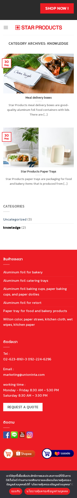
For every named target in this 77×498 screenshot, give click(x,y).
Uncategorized (15, 219)
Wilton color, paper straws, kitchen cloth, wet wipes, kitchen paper (38, 322)
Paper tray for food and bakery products (35, 310)
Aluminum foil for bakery (23, 272)
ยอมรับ (15, 491)
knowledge (12, 227)
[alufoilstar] (38, 27)
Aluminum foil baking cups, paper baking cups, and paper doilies (35, 291)
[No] (72, 485)
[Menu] (5, 27)
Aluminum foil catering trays (25, 280)
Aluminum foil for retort (22, 302)
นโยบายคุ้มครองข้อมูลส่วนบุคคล (47, 491)
